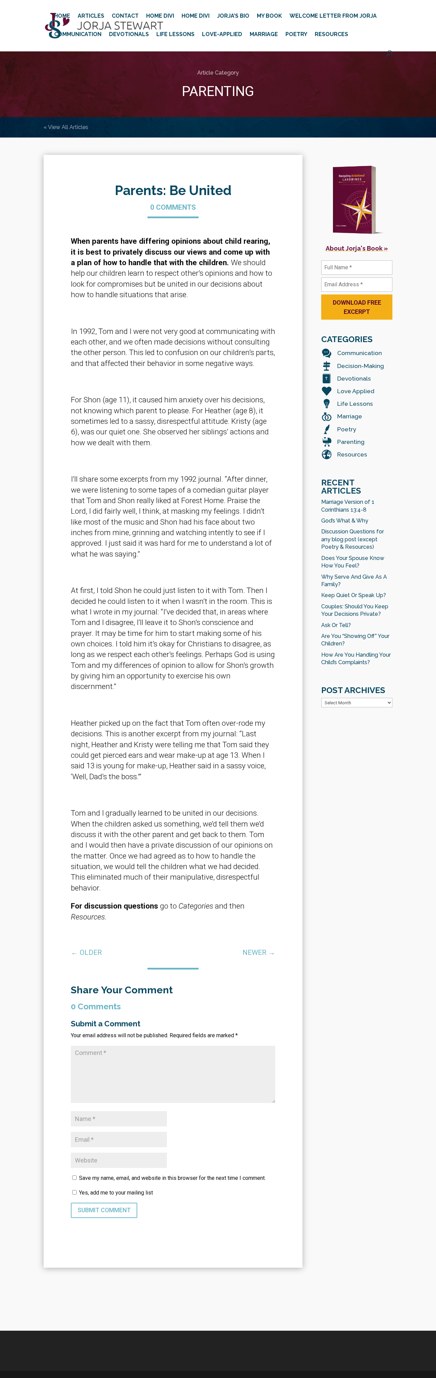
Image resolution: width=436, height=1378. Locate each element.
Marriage (264, 34)
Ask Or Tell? (336, 625)
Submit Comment (104, 1210)
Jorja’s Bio (233, 16)
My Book (269, 16)
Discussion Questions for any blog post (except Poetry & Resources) (352, 539)
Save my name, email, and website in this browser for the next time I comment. (172, 1178)
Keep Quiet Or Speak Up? (353, 595)
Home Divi (160, 16)
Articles (91, 16)
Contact (125, 16)
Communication (78, 34)
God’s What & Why (344, 520)
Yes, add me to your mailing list (115, 1192)
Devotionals (129, 34)
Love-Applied (222, 34)
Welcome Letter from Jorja (333, 16)
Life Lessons (175, 34)
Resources (331, 34)
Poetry (296, 34)
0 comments (173, 207)
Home (62, 16)
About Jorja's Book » (357, 248)
